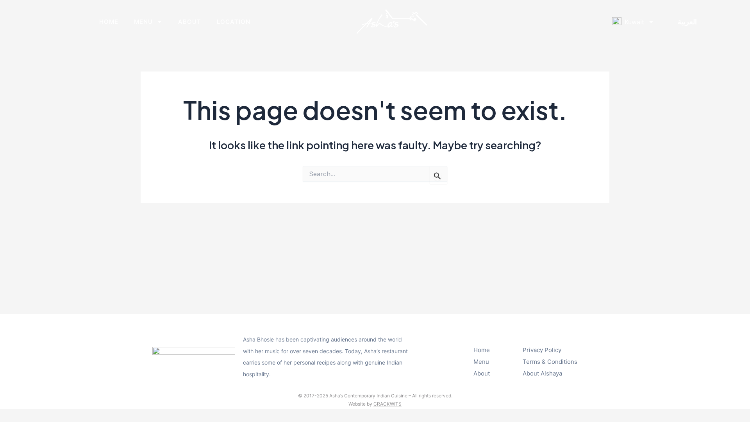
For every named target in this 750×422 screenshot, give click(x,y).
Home (108, 21)
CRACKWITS (387, 404)
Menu (143, 21)
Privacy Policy (542, 350)
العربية (687, 22)
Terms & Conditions (550, 361)
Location (233, 21)
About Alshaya (542, 373)
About (189, 21)
